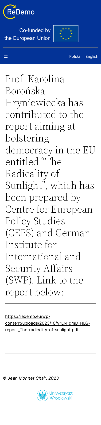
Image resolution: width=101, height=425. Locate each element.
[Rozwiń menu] (5, 56)
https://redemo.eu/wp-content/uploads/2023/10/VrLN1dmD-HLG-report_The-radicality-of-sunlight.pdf (47, 323)
